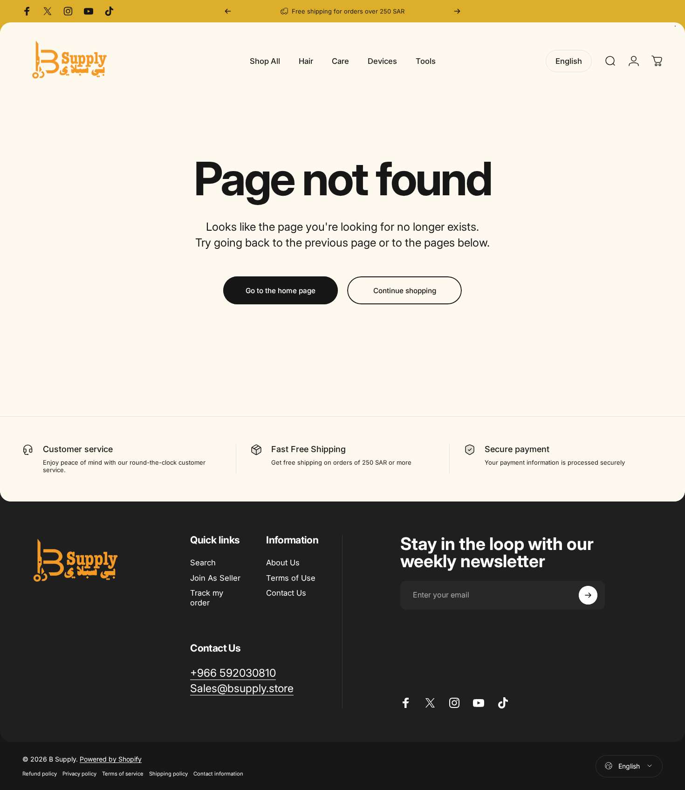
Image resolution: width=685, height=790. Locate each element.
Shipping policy (168, 773)
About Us (283, 562)
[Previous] (228, 11)
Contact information (218, 773)
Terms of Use (290, 578)
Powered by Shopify (111, 759)
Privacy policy (79, 773)
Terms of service (123, 773)
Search (203, 562)
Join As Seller (215, 578)
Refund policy (39, 773)
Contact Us (286, 593)
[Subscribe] (588, 595)
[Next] (457, 11)
